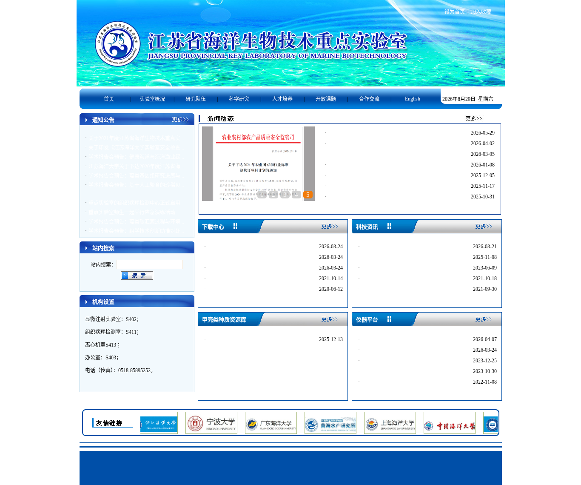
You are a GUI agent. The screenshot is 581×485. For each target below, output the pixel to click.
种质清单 (220, 340)
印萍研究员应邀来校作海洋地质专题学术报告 (382, 134)
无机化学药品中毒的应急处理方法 (402, 382)
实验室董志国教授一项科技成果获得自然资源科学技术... (394, 176)
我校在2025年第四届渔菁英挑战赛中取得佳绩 (382, 198)
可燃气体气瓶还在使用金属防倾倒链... (407, 340)
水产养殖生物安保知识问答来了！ (402, 279)
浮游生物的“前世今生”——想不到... (404, 290)
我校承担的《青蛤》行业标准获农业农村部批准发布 (389, 155)
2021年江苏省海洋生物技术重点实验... (253, 279)
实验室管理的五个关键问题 (394, 258)
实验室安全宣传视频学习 (392, 268)
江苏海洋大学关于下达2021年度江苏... (253, 268)
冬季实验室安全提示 (387, 361)
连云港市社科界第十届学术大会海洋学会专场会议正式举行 (397, 166)
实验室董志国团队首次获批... (258, 205)
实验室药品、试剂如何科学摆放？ (402, 247)
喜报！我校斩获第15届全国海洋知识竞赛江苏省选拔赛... (394, 144)
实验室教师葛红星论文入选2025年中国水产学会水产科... (394, 187)
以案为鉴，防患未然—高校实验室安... (407, 372)
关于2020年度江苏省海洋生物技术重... (253, 290)
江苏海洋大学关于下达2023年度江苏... (253, 247)
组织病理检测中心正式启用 (394, 350)
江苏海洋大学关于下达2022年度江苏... (253, 258)
